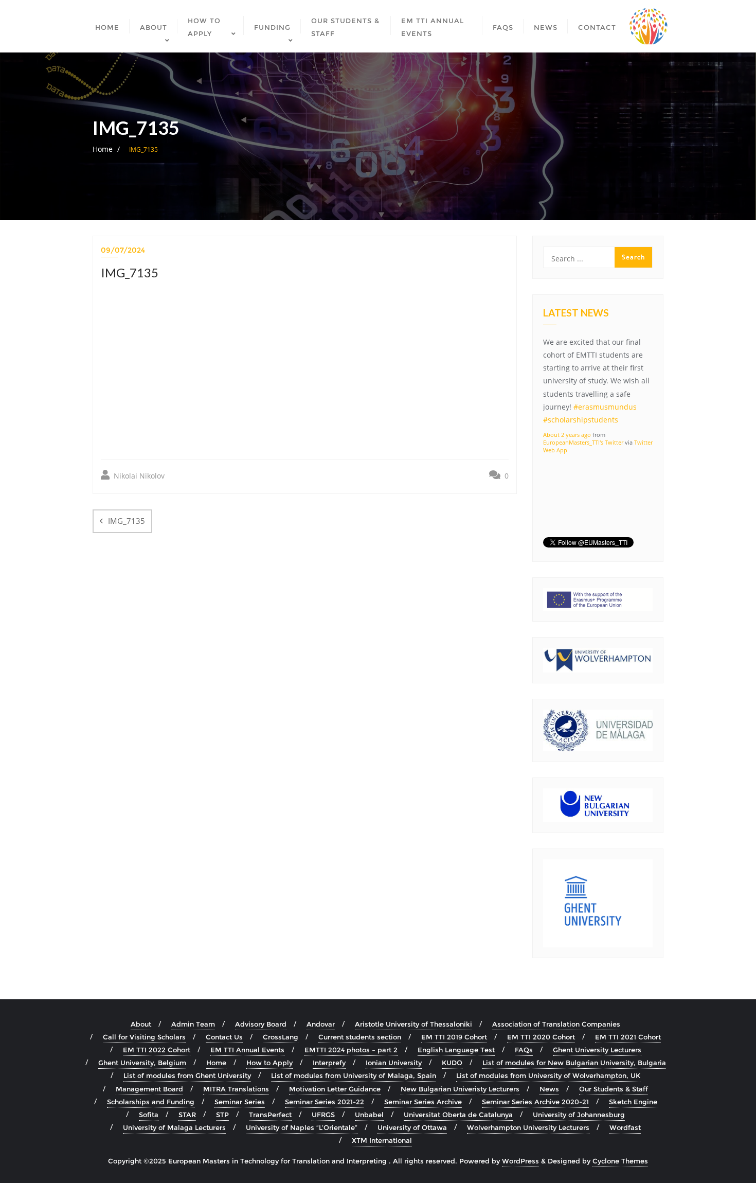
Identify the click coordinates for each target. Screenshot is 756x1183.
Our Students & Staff (613, 1089)
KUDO (452, 1062)
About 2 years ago (567, 434)
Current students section (359, 1037)
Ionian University (394, 1062)
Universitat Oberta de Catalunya (458, 1114)
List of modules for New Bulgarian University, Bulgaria (574, 1062)
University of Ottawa (412, 1127)
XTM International (382, 1140)
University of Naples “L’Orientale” (301, 1127)
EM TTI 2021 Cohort (628, 1037)
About (141, 1024)
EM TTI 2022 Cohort (156, 1050)
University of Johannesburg (579, 1114)
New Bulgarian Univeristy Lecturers (460, 1089)
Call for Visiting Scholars (144, 1037)
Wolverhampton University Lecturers (528, 1127)
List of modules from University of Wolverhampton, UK (548, 1075)
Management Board (149, 1089)
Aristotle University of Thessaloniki (413, 1024)
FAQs (524, 1050)
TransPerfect (270, 1114)
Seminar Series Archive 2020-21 (535, 1102)
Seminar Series (239, 1102)
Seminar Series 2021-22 (324, 1102)
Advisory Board (260, 1024)
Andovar (321, 1024)
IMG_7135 (126, 521)
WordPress (520, 1161)
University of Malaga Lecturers (174, 1127)
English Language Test (456, 1050)
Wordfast (625, 1127)
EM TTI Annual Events (247, 1050)
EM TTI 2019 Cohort (454, 1037)
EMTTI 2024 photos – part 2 (351, 1050)
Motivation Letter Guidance (335, 1089)
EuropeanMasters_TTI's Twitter (583, 442)
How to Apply (269, 1062)
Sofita (148, 1114)
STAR (187, 1114)
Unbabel (369, 1114)
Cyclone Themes (620, 1161)
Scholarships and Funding (150, 1102)
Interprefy (329, 1062)
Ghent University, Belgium (142, 1062)
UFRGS (323, 1114)
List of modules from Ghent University (187, 1075)
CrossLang (280, 1037)
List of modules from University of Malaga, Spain (353, 1075)
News (549, 1089)
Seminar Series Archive (423, 1102)
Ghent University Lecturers (597, 1050)
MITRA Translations (236, 1089)
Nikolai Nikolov (138, 476)
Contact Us (224, 1037)
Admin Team (193, 1024)
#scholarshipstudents (580, 420)
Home (103, 149)
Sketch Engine (633, 1102)
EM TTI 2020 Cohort (541, 1037)
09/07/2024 (123, 250)
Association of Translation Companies (556, 1024)
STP (222, 1114)
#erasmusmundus (605, 407)
